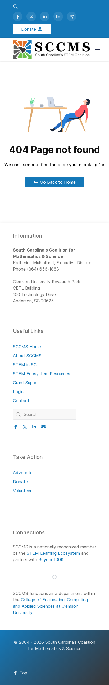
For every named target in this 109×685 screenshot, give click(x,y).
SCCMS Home (27, 346)
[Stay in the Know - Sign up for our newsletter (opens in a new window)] (58, 16)
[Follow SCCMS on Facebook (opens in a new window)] (17, 16)
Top (22, 672)
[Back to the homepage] (52, 49)
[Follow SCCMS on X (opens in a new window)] (31, 16)
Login (18, 391)
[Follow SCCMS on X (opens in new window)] (25, 426)
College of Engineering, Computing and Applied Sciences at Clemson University (50, 606)
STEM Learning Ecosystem (53, 553)
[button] (15, 6)
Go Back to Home (57, 182)
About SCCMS (27, 355)
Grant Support (27, 382)
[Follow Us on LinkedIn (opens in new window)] (34, 426)
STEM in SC (25, 364)
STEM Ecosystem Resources (41, 373)
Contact (21, 400)
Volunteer (22, 490)
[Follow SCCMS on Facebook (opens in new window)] (15, 426)
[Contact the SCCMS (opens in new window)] (43, 426)
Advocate (23, 472)
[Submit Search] (18, 414)
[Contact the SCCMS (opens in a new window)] (71, 16)
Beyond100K (51, 559)
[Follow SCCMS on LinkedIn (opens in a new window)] (44, 16)
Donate (29, 29)
